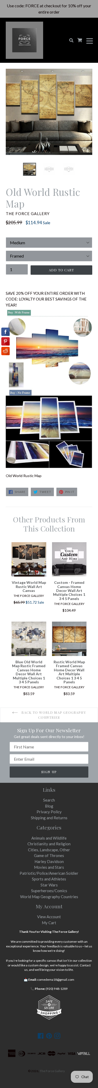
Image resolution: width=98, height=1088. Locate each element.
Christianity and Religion (49, 843)
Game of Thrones (49, 855)
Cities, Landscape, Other (49, 849)
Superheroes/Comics (49, 890)
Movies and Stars (49, 867)
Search (49, 800)
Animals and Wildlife (49, 838)
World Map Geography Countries (49, 896)
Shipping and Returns (49, 817)
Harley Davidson (49, 861)
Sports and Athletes (49, 879)
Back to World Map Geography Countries (53, 715)
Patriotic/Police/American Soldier (49, 873)
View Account (49, 916)
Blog (49, 806)
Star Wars (49, 885)
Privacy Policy (49, 811)
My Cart (49, 922)
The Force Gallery (52, 1071)
